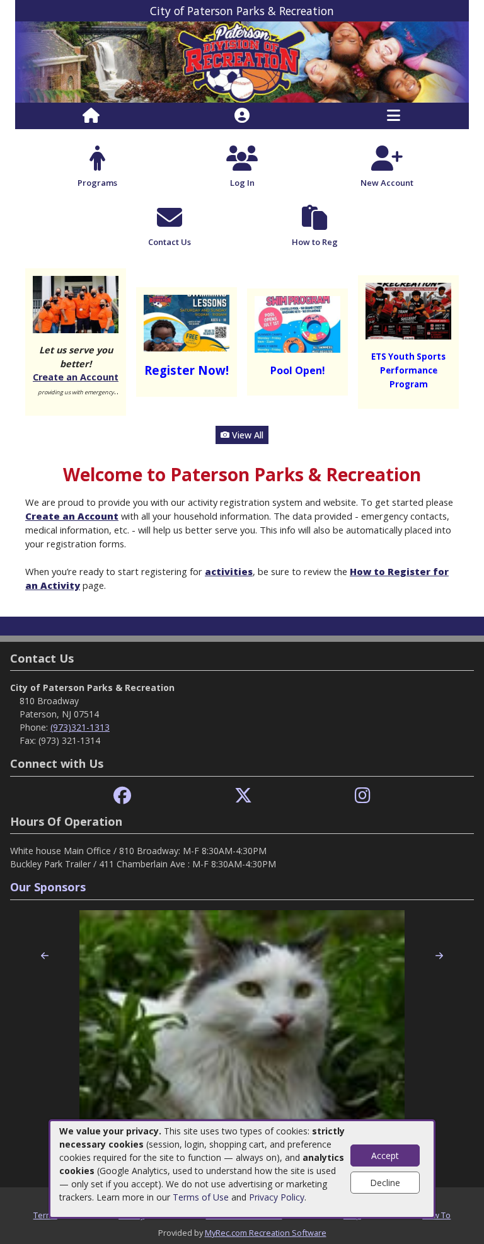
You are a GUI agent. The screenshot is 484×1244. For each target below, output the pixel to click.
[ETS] (408, 310)
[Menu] (393, 116)
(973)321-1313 (80, 727)
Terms (45, 1215)
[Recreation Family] (75, 304)
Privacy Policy (276, 1197)
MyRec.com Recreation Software (265, 1232)
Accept (385, 1155)
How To (436, 1215)
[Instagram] (363, 796)
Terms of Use (201, 1197)
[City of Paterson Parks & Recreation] (242, 61)
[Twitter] (243, 796)
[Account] (242, 116)
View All (246, 435)
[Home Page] (91, 116)
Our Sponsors (48, 886)
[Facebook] (122, 796)
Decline (385, 1183)
